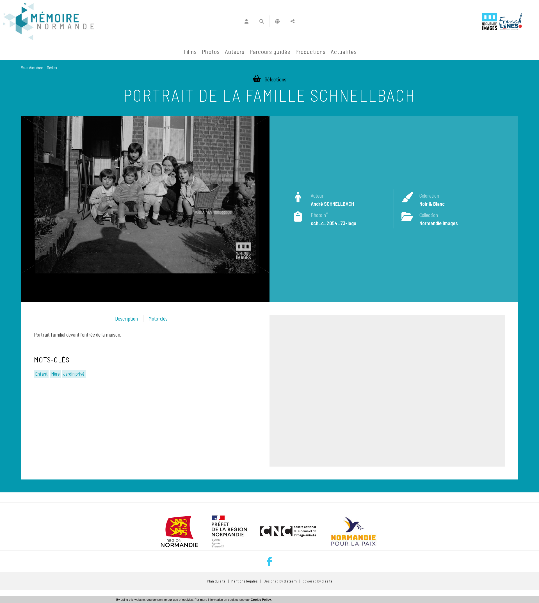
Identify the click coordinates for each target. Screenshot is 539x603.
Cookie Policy (261, 599)
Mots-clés (158, 319)
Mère (55, 373)
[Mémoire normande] (48, 21)
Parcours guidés (270, 51)
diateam (290, 581)
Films (190, 51)
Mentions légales (244, 581)
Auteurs (235, 51)
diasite (327, 581)
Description (126, 319)
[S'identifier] (246, 21)
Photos (211, 51)
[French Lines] (510, 21)
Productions (310, 51)
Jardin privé (73, 373)
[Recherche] (262, 21)
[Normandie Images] (489, 21)
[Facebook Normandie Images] (270, 561)
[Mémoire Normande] (120, 51)
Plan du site (216, 581)
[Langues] (277, 21)
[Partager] (292, 21)
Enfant (41, 373)
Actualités (344, 51)
